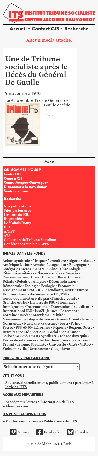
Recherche (76, 28)
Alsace (88, 260)
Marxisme (41, 315)
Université (57, 344)
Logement (68, 310)
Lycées (25, 315)
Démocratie (12, 285)
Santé (24, 332)
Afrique (38, 260)
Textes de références (19, 340)
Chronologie (70, 269)
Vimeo (23, 432)
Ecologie (48, 285)
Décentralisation (62, 281)
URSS (73, 344)
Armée (38, 264)
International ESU (17, 310)
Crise (35, 277)
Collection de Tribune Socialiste (30, 239)
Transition (79, 340)
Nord (86, 319)
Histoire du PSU (17, 214)
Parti (64, 323)
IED (7, 227)
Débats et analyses (31, 281)
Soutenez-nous (16, 190)
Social (53, 332)
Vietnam (10, 348)
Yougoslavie (60, 348)
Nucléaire (32, 323)
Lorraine (10, 315)
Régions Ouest (80, 327)
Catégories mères (17, 269)
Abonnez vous (16, 406)
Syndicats (48, 336)
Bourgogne (78, 264)
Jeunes (52, 310)
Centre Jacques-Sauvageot (26, 182)
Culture (59, 277)
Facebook (52, 432)
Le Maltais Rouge (18, 222)
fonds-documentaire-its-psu (26, 298)
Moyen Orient (67, 319)
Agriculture (56, 260)
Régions (59, 327)
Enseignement (14, 290)
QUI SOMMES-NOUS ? (22, 169)
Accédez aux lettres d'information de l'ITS (39, 402)
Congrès (71, 273)
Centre (39, 269)
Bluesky (81, 432)
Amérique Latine (16, 264)
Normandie (12, 323)
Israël (39, 310)
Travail (8, 344)
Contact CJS (45, 28)
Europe (83, 290)
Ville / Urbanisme (33, 348)
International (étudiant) (71, 306)
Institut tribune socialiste (59, 13)
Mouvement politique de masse (28, 319)
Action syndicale (16, 260)
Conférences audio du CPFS (26, 244)
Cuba (46, 277)
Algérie (74, 260)
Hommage (66, 302)
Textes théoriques (53, 340)
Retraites (10, 332)
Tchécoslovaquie (73, 336)
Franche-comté (64, 298)
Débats (8, 281)
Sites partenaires (17, 210)
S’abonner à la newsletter (25, 186)
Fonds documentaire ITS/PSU (43, 294)
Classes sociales (49, 273)
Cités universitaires (18, 273)
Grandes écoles (15, 302)
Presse (8, 327)
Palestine (49, 323)
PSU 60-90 (24, 327)
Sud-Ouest (29, 336)
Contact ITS (12, 174)
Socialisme (69, 332)
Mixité (58, 315)
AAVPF (9, 231)
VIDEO (85, 344)
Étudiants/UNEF (61, 290)
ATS (7, 235)
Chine (52, 269)
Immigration (13, 306)
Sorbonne (11, 336)
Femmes (9, 294)
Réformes (42, 327)
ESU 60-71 (37, 290)
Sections (38, 332)
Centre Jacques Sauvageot (59, 19)
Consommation (15, 277)
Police (75, 323)
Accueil (18, 28)
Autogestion (56, 264)
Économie (66, 285)
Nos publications (17, 206)
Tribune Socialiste (31, 344)
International (37, 306)
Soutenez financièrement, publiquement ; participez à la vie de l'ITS (49, 384)
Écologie (31, 285)
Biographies (14, 218)
